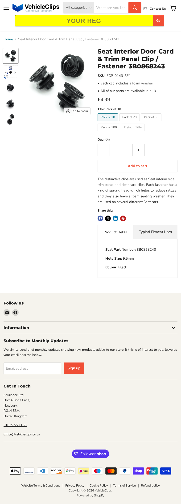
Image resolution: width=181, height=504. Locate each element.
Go (158, 20)
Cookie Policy (99, 485)
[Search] (134, 7)
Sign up (74, 368)
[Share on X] (108, 218)
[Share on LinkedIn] (115, 218)
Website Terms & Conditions (40, 485)
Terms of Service (124, 485)
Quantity (104, 140)
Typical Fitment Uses (155, 231)
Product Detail (115, 232)
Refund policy (150, 485)
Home (8, 39)
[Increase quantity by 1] (139, 150)
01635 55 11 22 (15, 425)
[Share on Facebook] (100, 218)
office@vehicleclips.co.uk (22, 434)
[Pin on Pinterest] (123, 218)
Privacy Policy (74, 485)
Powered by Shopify (90, 495)
